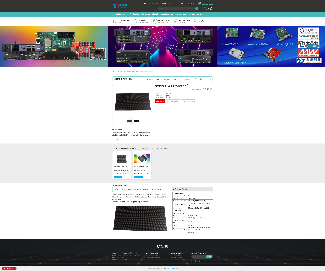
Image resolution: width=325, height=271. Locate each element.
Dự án (156, 3)
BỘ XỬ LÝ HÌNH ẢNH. (133, 14)
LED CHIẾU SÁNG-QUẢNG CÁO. (185, 14)
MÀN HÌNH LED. (145, 14)
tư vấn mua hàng (174, 101)
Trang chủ (147, 3)
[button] (149, 87)
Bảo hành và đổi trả (152, 256)
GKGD (149, 79)
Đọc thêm (116, 140)
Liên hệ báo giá (160, 101)
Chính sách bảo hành (175, 257)
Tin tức (173, 3)
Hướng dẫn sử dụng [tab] (134, 189)
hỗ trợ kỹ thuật (188, 101)
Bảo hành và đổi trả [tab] (149, 189)
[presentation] (209, 79)
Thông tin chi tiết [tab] (119, 189)
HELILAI (186, 79)
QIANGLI (157, 79)
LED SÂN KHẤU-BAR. (167, 14)
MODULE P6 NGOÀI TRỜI (120, 166)
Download (191, 3)
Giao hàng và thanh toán (153, 257)
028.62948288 (207, 4)
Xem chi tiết (118, 177)
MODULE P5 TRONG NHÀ (141, 166)
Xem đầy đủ (191, 232)
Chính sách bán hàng (175, 256)
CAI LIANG (177, 79)
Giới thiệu (164, 3)
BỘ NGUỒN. (155, 14)
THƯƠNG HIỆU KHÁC (199, 79)
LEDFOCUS (166, 79)
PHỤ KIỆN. (200, 14)
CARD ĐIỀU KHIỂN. (119, 14)
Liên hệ (181, 3)
